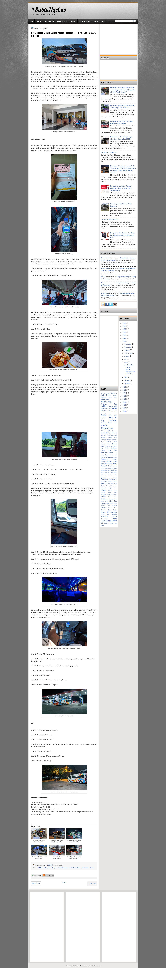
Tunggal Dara (113, 523)
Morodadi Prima (106, 466)
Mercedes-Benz (110, 464)
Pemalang (103, 481)
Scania (92, 868)
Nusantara (114, 472)
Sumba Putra (112, 507)
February (127, 380)
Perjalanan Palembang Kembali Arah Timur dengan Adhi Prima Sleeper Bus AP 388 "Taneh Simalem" (122, 90)
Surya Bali (105, 514)
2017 (124, 393)
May (126, 377)
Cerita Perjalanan (99, 21)
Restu (115, 488)
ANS (108, 393)
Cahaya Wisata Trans (109, 423)
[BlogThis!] (56, 865)
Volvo (102, 525)
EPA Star (114, 433)
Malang (79, 868)
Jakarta (114, 448)
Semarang (104, 499)
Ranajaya (103, 488)
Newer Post (36, 883)
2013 (124, 405)
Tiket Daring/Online (109, 521)
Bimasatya (103, 413)
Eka (102, 435)
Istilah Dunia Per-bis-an (108, 152)
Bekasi (45, 868)
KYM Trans (112, 450)
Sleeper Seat (105, 503)
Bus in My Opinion (85, 21)
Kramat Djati (113, 455)
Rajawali (108, 485)
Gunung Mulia (105, 444)
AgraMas (104, 397)
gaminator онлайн (39, 1)
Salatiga (103, 494)
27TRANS (103, 393)
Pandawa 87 (113, 479)
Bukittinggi (103, 418)
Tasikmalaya (104, 518)
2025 (124, 326)
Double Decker (73, 868)
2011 (124, 411)
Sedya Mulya (112, 496)
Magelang (103, 461)
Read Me (39, 21)
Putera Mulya (109, 483)
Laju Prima (114, 457)
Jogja (103, 450)
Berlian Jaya (113, 410)
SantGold (109, 494)
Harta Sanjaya (109, 446)
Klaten (107, 455)
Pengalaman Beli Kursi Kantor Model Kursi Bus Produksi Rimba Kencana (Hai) (122, 235)
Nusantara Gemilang (107, 474)
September (128, 353)
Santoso (115, 494)
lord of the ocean (97, 965)
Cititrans (103, 430)
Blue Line (113, 413)
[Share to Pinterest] (62, 865)
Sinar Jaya (113, 501)
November (128, 347)
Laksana (104, 459)
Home (31, 21)
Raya (110, 488)
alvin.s (103, 277)
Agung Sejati (113, 397)
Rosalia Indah (85, 868)
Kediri (111, 453)
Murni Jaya (107, 470)
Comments (38, 875)
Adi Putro (40, 868)
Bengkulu (104, 410)
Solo (111, 503)
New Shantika (105, 472)
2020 (124, 341)
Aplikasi (73, 21)
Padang (115, 477)
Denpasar (114, 430)
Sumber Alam (106, 510)
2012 (124, 408)
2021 (124, 338)
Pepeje (109, 481)
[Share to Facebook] (60, 865)
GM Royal (107, 435)
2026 (124, 323)
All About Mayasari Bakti (110, 219)
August (127, 356)
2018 (124, 390)
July (126, 359)
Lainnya (108, 457)
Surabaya (114, 512)
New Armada (114, 470)
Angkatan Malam (62, 21)
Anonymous (105, 258)
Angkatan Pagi (49, 21)
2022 (124, 335)
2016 (124, 396)
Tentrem (114, 519)
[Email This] (53, 865)
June (126, 362)
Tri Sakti (104, 523)
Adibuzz (115, 395)
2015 (124, 399)
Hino (107, 448)
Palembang (104, 479)
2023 (124, 332)
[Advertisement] (64, 413)
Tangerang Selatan (109, 516)
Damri (109, 430)
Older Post (92, 883)
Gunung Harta (111, 441)
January (127, 383)
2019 (124, 387)
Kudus (103, 457)
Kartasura (104, 453)
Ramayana (114, 485)
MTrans (114, 459)
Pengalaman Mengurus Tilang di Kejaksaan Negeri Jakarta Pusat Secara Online (120, 188)
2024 (124, 329)
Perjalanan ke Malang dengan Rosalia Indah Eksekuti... (129, 369)
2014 (124, 402)
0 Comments (49, 875)
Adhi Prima (113, 393)
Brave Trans (113, 415)
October (127, 350)
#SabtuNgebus (48, 9)
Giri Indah (108, 439)
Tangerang (114, 514)
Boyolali (103, 415)
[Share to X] (58, 865)
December (128, 344)
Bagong (109, 408)
